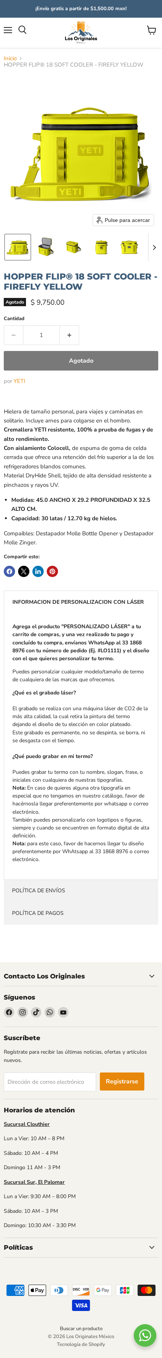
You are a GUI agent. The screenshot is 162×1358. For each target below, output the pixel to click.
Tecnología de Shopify (81, 1344)
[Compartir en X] (23, 571)
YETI (19, 381)
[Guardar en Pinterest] (52, 571)
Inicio (10, 58)
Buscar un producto (81, 1328)
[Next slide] (154, 247)
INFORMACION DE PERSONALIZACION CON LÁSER (78, 602)
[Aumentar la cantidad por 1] (69, 335)
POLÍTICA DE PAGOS (38, 913)
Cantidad (14, 319)
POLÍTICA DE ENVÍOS (38, 890)
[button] (18, 247)
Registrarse (122, 1081)
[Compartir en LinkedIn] (38, 571)
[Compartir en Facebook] (9, 571)
